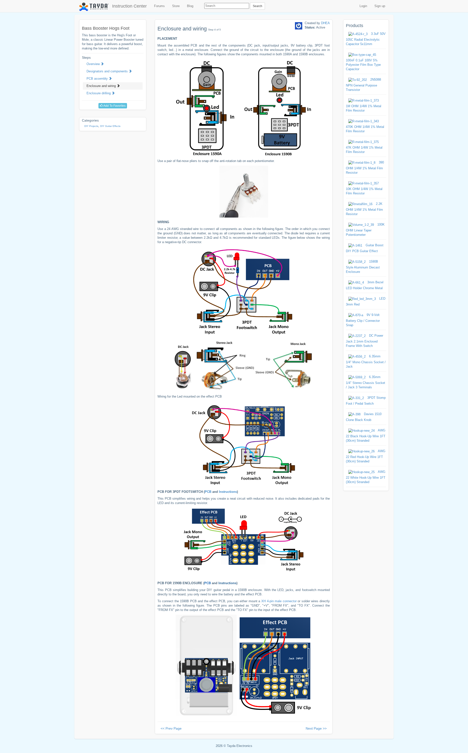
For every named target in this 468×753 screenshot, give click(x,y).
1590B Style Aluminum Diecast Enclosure (363, 267)
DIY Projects (91, 126)
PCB (208, 492)
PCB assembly (98, 78)
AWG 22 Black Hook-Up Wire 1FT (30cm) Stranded (365, 435)
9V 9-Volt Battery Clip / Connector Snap (363, 320)
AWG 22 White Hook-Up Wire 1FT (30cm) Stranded (365, 477)
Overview (94, 64)
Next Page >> (316, 728)
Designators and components (108, 71)
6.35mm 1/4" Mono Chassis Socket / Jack (366, 361)
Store (176, 6)
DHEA (325, 23)
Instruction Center (129, 6)
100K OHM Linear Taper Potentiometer (365, 230)
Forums (159, 6)
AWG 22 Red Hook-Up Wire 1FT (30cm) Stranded (365, 456)
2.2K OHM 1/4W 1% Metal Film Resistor (364, 209)
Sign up (379, 6)
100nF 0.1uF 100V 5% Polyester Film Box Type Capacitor (363, 64)
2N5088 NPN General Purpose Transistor (363, 85)
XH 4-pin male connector (279, 601)
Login (363, 6)
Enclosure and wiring (102, 86)
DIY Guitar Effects (110, 126)
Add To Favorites (114, 105)
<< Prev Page (171, 728)
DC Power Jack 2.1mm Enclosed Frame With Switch (364, 341)
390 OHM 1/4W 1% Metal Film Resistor (365, 167)
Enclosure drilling (99, 93)
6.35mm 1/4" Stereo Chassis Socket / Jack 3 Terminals (365, 382)
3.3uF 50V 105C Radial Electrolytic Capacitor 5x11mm (366, 39)
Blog (190, 6)
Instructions (228, 492)
